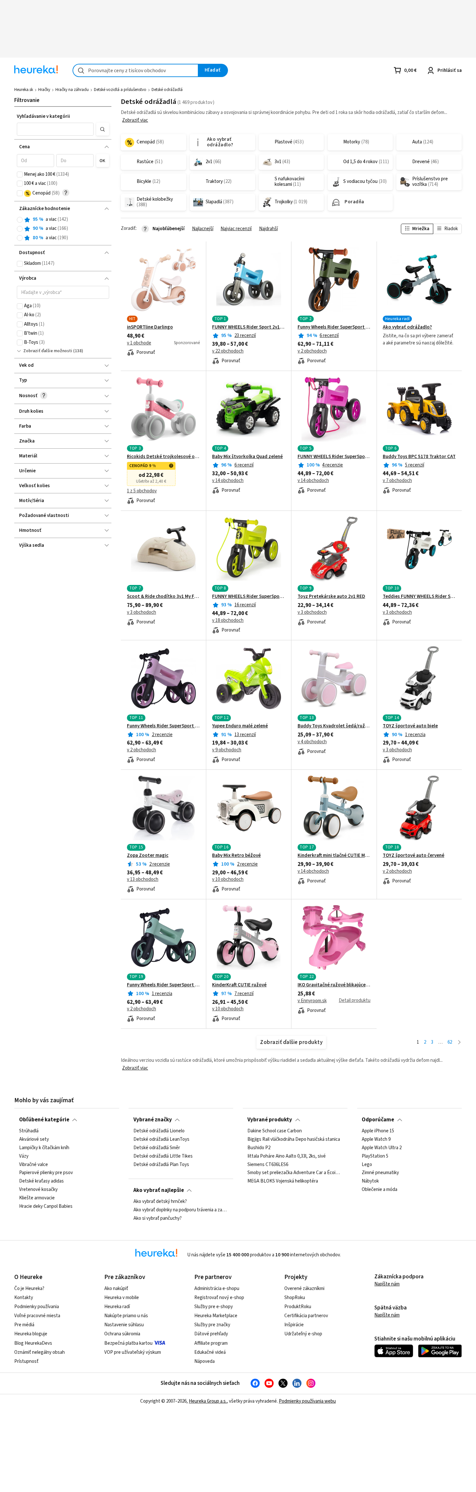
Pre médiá (24, 1324)
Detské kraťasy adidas (41, 1181)
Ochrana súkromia (122, 1333)
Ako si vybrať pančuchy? (157, 1218)
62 (450, 1042)
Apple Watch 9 (376, 1139)
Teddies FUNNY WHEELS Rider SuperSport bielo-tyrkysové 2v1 (419, 596)
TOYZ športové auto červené (413, 855)
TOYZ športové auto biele (410, 726)
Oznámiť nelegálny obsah (39, 1352)
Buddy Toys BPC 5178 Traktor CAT (419, 457)
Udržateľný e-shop (303, 1333)
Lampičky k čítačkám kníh (44, 1148)
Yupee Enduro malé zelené (240, 726)
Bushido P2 (258, 1148)
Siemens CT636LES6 (267, 1164)
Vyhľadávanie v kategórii (43, 116)
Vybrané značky (152, 1120)
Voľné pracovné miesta (37, 1315)
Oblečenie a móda (379, 1189)
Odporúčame (378, 1120)
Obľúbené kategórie (44, 1120)
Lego (367, 1164)
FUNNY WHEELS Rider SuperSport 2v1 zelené (248, 596)
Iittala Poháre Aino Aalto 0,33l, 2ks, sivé (286, 1156)
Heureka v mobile (121, 1297)
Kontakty (23, 1297)
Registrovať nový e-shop (219, 1297)
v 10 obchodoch (228, 879)
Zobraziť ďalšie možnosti (47, 351)
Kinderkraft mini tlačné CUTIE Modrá (334, 855)
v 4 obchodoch (312, 742)
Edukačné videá (210, 1352)
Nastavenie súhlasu (124, 1324)
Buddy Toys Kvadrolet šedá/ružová (334, 726)
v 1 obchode (139, 343)
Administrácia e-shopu (216, 1288)
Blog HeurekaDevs (33, 1343)
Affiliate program (211, 1343)
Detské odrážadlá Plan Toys (161, 1164)
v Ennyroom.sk (312, 1001)
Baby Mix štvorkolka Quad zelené (247, 457)
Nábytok (370, 1181)
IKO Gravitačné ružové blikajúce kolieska (334, 985)
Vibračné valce (33, 1164)
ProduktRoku (297, 1306)
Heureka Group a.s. (208, 1401)
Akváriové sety (34, 1139)
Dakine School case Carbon (274, 1131)
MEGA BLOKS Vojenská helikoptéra (282, 1181)
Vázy (23, 1156)
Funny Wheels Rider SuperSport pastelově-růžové (163, 726)
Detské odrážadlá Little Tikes (163, 1156)
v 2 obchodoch (312, 351)
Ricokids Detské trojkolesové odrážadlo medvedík (163, 457)
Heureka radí (117, 1306)
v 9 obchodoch (226, 750)
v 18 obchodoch (228, 620)
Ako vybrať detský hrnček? (160, 1201)
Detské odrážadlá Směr (156, 1148)
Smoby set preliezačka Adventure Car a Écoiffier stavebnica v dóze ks (295, 1173)
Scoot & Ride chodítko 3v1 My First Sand (163, 596)
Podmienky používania (36, 1306)
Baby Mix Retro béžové (236, 855)
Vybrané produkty (269, 1120)
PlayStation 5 (375, 1156)
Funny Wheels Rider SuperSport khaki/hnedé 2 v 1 (334, 327)
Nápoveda (204, 1361)
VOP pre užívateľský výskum (132, 1352)
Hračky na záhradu (72, 90)
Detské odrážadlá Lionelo (159, 1131)
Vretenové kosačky (38, 1189)
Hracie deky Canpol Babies (46, 1206)
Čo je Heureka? (29, 1288)
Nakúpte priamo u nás (126, 1315)
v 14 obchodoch (228, 480)
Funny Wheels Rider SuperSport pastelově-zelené (163, 985)
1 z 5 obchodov (142, 491)
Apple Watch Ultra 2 (382, 1148)
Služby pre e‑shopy (213, 1306)
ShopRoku (294, 1297)
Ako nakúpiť (116, 1288)
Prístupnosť (26, 1361)
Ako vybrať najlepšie (158, 1190)
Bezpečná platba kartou (128, 1343)
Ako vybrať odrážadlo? (407, 327)
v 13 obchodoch (142, 879)
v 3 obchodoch (141, 612)
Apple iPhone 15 (378, 1131)
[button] (55, 129)
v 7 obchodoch (397, 480)
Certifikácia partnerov (306, 1315)
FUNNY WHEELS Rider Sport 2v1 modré (248, 327)
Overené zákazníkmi (304, 1288)
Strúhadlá (29, 1131)
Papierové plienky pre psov (46, 1173)
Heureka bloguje (30, 1333)
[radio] (20, 220)
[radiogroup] (63, 228)
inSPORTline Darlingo (150, 327)
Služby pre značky (212, 1324)
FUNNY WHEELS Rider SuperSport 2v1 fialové (334, 457)
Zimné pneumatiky (380, 1173)
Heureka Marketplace (215, 1315)
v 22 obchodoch (228, 351)
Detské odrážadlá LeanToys (161, 1139)
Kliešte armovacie (37, 1198)
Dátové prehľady (211, 1333)
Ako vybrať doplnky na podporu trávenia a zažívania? (181, 1210)
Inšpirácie (294, 1324)
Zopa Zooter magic (147, 855)
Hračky (44, 90)
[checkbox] (20, 174)
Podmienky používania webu (307, 1401)
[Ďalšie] (459, 1042)
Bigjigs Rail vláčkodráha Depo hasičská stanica (293, 1139)
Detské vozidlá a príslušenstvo (120, 90)
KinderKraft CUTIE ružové (239, 985)
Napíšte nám (387, 1284)
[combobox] (135, 70)
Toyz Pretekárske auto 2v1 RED (331, 596)
